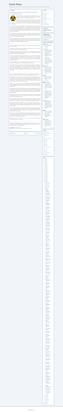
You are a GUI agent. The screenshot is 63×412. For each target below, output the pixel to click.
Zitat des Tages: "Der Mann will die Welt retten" (47, 223)
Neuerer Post (12, 133)
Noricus (44, 20)
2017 (45, 170)
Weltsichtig (45, 151)
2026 (45, 159)
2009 (45, 180)
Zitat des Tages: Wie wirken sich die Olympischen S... (47, 194)
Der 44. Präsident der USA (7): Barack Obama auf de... (47, 207)
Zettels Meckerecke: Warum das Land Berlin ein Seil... (48, 290)
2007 (45, 402)
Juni (46, 394)
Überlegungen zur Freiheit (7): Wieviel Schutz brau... (47, 325)
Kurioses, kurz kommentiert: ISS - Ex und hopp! (48, 346)
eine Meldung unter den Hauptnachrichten (24, 57)
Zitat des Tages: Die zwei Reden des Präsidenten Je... (48, 366)
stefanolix (45, 22)
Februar (46, 399)
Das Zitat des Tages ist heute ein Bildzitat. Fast (48, 263)
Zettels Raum (15, 4)
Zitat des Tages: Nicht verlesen (47, 210)
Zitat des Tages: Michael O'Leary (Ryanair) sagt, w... (47, 301)
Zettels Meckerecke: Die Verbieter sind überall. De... (48, 373)
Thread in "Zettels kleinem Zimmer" (23, 124)
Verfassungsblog (47, 82)
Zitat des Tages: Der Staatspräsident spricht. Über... (48, 389)
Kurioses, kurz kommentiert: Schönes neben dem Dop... (47, 308)
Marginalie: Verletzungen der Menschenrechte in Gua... (47, 280)
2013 (45, 175)
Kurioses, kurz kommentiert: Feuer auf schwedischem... (48, 315)
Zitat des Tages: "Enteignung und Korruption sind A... (47, 359)
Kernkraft (28, 128)
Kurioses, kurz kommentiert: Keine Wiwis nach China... (48, 283)
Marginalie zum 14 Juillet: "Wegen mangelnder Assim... (47, 294)
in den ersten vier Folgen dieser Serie (19, 83)
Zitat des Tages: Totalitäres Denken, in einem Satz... (48, 245)
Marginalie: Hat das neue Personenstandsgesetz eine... (48, 352)
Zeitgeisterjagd (45, 154)
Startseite (25, 133)
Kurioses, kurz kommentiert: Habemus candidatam (47, 236)
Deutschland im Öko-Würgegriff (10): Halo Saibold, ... (47, 335)
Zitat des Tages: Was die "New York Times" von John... (47, 240)
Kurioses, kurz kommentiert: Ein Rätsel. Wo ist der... (48, 332)
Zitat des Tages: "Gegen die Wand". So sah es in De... (47, 252)
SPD (31, 128)
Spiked (45, 75)
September (47, 186)
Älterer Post (38, 133)
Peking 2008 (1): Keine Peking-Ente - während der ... (47, 229)
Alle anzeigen (51, 127)
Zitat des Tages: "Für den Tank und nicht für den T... (47, 342)
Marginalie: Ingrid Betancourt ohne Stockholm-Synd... (47, 369)
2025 (45, 160)
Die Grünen (17, 128)
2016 (45, 171)
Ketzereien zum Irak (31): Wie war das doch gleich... (48, 392)
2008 (45, 181)
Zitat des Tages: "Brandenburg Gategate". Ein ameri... (47, 287)
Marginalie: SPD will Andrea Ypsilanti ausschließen (48, 198)
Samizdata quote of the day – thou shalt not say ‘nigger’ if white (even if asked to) (48, 67)
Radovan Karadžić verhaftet (47, 243)
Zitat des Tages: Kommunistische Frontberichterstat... (48, 273)
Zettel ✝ (44, 12)
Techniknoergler (46, 23)
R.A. (44, 21)
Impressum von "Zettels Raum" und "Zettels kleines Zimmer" (47, 37)
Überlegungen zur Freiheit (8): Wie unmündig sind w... (47, 204)
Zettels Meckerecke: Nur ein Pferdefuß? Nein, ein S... (48, 339)
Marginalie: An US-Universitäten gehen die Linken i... (48, 356)
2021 (45, 165)
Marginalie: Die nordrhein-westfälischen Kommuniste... (47, 191)
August (46, 187)
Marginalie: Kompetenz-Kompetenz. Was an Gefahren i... (48, 386)
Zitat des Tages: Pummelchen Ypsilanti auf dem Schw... (48, 311)
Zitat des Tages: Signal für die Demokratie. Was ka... (48, 269)
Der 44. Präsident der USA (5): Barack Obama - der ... (47, 233)
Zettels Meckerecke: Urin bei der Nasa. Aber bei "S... (48, 265)
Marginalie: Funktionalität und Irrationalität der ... (48, 382)
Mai (45, 395)
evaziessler (45, 142)
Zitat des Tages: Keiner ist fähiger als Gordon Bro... (48, 216)
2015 (45, 172)
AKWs (13, 128)
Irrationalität (24, 128)
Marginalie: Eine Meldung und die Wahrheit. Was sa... (47, 259)
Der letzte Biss (45, 145)
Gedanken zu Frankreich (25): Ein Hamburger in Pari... (48, 256)
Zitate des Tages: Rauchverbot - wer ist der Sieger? (47, 200)
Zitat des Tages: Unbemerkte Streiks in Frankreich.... (47, 349)
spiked (44, 148)
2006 (45, 403)
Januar (46, 400)
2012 (45, 176)
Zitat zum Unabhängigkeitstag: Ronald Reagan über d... (48, 376)
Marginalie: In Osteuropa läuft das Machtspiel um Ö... (47, 304)
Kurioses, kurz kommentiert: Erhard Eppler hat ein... (48, 363)
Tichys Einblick (46, 57)
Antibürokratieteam (46, 135)
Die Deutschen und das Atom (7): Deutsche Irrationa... (47, 297)
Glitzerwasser (45, 144)
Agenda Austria (46, 100)
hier (29, 123)
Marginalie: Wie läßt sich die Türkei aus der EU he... (48, 380)
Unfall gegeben (34, 48)
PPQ (45, 110)
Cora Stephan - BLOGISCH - (47, 138)
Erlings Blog (45, 141)
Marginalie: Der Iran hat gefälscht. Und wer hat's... (48, 318)
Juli (45, 188)
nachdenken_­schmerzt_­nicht (47, 19)
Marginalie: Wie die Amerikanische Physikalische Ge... (47, 249)
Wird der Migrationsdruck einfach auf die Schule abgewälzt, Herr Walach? (47, 102)
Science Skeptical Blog (46, 147)
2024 (45, 161)
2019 (45, 167)
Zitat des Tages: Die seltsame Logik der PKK (48, 329)
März (46, 398)
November (46, 183)
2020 (45, 166)
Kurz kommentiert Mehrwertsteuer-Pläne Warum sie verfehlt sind (48, 93)
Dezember (46, 182)
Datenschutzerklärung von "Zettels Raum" (47, 39)
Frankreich (20, 128)
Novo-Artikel (46, 119)
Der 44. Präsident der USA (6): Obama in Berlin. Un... (47, 225)
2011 (45, 177)
